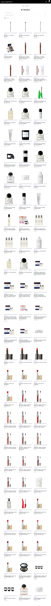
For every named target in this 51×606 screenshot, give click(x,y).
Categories (8, 12)
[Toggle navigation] (46, 2)
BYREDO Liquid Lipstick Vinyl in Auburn (10, 470)
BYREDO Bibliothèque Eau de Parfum (39, 144)
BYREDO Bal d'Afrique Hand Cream (10, 144)
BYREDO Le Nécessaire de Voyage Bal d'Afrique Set (25, 317)
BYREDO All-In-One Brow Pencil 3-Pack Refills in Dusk (24, 57)
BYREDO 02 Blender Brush (24, 36)
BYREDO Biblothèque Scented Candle (24, 165)
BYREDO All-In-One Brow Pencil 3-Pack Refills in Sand (39, 57)
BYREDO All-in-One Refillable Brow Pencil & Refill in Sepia (40, 80)
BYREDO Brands (9, 15)
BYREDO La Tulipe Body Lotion (40, 251)
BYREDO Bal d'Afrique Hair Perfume (40, 123)
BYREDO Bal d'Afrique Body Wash (10, 123)
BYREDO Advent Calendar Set (8, 57)
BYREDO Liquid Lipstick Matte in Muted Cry (25, 426)
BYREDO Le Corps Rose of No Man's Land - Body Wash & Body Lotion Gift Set (10, 318)
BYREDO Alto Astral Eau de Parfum (10, 102)
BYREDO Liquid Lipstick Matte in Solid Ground (10, 448)
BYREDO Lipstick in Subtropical (9, 405)
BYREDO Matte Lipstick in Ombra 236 (10, 555)
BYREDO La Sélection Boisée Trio (24, 251)
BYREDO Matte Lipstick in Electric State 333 (10, 534)
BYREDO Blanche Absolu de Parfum (10, 187)
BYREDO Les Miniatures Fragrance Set (40, 340)
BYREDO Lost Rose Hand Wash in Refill (40, 491)
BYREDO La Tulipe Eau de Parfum (25, 273)
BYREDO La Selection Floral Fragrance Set (40, 229)
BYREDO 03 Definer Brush (39, 36)
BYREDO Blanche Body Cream (25, 187)
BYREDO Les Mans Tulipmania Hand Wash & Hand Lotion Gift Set (25, 341)
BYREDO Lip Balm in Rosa (40, 362)
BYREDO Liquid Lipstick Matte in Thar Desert (40, 448)
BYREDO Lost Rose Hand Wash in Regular (10, 513)
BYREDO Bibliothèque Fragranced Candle (10, 165)
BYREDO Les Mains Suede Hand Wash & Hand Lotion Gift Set (10, 341)
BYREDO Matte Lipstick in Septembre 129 (10, 576)
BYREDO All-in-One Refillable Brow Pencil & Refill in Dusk (25, 80)
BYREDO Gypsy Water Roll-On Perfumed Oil (10, 229)
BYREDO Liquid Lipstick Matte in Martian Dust (10, 426)
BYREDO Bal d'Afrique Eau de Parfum (25, 123)
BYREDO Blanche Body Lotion (40, 187)
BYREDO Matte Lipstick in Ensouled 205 (25, 534)
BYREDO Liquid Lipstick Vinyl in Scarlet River (10, 491)
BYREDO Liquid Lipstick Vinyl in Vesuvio (25, 491)
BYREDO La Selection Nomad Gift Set (9, 251)
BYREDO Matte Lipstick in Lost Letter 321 (40, 534)
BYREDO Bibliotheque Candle (24, 144)
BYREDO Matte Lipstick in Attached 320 (40, 513)
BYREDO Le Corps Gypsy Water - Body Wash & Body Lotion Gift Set (25, 295)
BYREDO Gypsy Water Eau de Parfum (9, 208)
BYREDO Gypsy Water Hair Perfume (24, 208)
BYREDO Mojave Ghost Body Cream (40, 599)
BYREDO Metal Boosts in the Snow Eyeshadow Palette (25, 577)
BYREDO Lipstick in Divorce (9, 384)
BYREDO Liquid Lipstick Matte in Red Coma (40, 426)
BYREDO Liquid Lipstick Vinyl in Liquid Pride (25, 470)
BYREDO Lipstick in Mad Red (25, 384)
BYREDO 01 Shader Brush (9, 36)
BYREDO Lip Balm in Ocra (25, 362)
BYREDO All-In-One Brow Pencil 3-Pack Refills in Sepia (9, 80)
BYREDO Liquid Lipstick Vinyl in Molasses (40, 470)
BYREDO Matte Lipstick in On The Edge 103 (25, 555)
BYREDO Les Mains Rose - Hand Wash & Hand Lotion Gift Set (40, 317)
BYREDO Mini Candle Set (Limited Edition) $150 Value (40, 577)
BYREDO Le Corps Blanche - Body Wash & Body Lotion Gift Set (10, 295)
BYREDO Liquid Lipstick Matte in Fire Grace (25, 405)
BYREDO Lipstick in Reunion (39, 384)
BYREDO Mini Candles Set (9, 599)
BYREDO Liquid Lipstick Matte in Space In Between (25, 448)
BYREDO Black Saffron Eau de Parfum (40, 165)
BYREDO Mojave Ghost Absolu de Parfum (25, 599)
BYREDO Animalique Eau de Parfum (25, 102)
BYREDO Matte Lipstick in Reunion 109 (40, 555)
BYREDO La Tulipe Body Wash (10, 273)
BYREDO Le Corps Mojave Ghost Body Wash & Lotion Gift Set (40, 295)
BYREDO (27, 6)
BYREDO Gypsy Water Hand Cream (39, 208)
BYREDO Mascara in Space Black (24, 513)
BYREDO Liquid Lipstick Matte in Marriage (40, 405)
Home (23, 6)
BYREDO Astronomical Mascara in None (40, 102)
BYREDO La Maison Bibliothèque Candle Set (24, 229)
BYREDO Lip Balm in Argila (9, 363)
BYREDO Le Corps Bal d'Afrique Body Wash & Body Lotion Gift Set (40, 273)
